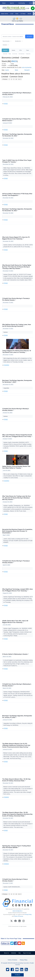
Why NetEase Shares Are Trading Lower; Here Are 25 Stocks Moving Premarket (16, 325)
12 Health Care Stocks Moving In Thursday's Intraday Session (16, 561)
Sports (12, 3)
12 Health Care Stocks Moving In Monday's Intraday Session (15, 409)
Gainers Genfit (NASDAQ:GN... (12, 887)
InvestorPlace (6, 365)
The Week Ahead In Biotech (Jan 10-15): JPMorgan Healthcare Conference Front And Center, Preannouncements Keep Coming (16, 745)
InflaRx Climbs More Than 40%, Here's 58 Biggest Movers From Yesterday (15, 621)
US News (22, 13)
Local (11, 13)
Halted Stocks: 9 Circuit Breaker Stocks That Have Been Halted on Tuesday (16, 467)
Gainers (5, 332)
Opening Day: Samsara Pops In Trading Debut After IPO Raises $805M (16, 846)
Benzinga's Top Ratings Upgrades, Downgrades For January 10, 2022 (17, 716)
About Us (6, 953)
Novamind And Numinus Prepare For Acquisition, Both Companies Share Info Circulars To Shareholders (17, 531)
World (29, 13)
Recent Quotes (6, 41)
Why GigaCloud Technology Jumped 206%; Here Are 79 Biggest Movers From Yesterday (17, 590)
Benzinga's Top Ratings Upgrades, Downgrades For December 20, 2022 (17, 135)
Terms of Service (12, 960)
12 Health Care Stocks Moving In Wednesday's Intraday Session (16, 93)
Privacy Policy (28, 914)
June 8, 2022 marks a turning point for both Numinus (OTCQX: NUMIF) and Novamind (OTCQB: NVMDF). (18, 540)
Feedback (17, 975)
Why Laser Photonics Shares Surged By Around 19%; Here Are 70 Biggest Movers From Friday (17, 435)
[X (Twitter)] (11, 921)
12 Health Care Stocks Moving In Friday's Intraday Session (15, 880)
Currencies (14, 53)
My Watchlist (18, 41)
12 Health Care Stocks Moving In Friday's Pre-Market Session (16, 119)
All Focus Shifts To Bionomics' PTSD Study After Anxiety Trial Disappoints (17, 194)
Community (21, 3)
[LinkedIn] (19, 921)
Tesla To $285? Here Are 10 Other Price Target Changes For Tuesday (16, 161)
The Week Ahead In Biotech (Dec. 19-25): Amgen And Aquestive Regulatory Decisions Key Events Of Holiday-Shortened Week (17, 814)
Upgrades (6, 388)
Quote (7, 70)
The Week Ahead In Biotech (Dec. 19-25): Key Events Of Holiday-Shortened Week (16, 780)
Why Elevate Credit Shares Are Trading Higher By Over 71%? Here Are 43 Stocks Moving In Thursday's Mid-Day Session (16, 266)
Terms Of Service (18, 916)
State (16, 13)
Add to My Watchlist (26, 67)
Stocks (13, 50)
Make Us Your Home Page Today (11, 938)
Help (19, 953)
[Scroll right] (34, 3)
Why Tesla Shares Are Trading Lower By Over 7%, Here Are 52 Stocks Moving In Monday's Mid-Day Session (16, 497)
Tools (27, 50)
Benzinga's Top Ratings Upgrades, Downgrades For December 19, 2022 (17, 209)
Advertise (13, 953)
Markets (5, 50)
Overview (5, 53)
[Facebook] (15, 921)
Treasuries (28, 53)
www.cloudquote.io (17, 911)
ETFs (20, 50)
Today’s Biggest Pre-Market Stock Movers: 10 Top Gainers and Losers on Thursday (16, 351)
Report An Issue (27, 953)
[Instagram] (23, 921)
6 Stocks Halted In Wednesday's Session (15, 654)
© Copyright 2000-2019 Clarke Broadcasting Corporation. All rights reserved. (17, 963)
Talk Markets (6, 797)
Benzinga (5, 103)
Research (27, 70)
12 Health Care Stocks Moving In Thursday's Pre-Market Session (16, 299)
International (21, 53)
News (4, 3)
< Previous (4, 79)
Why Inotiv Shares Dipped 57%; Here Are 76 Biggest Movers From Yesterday (16, 238)
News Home (4, 13)
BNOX (14, 61)
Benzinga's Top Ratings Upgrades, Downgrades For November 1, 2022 (17, 381)
